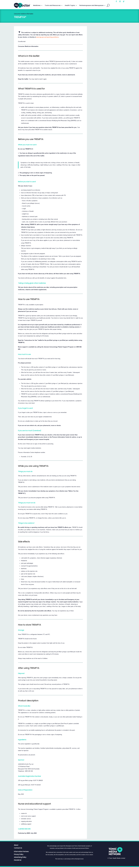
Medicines (36, 5)
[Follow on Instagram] (120, 1)
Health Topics (70, 5)
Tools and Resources (53, 5)
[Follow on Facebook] (116, 1)
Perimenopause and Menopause (91, 5)
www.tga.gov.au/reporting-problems (47, 37)
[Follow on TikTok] (123, 1)
